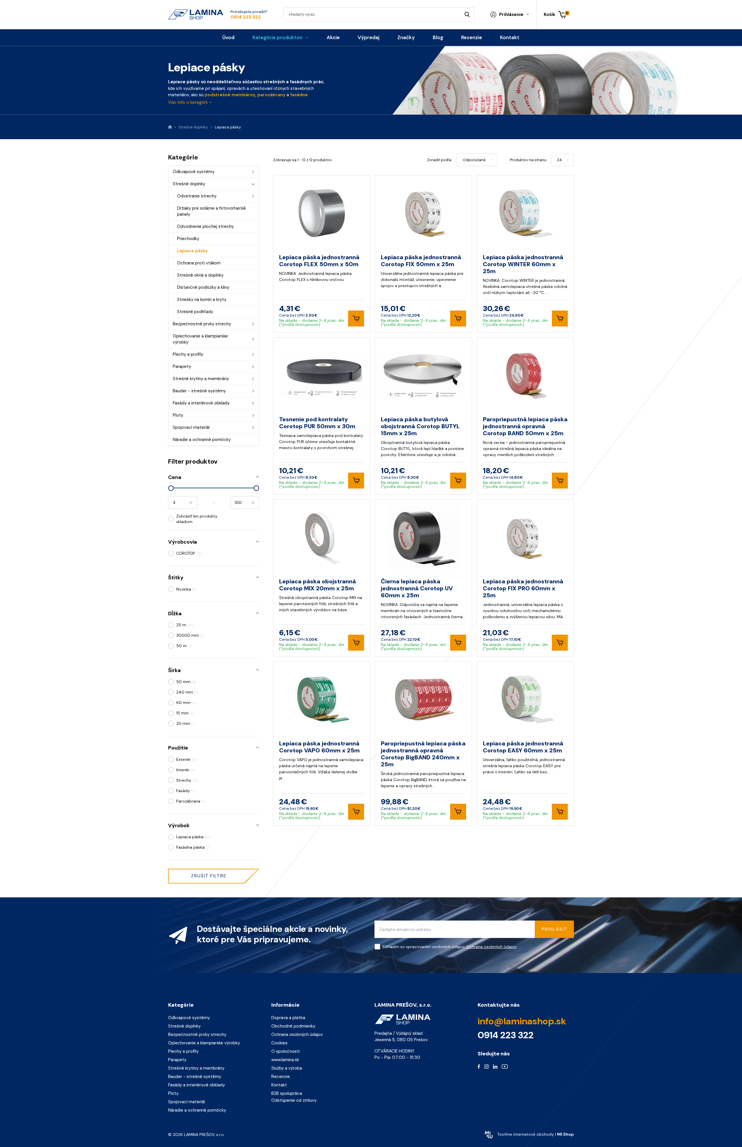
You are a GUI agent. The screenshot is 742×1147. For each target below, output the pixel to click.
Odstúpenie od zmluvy (294, 1100)
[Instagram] (486, 1066)
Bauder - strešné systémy (199, 391)
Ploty (178, 415)
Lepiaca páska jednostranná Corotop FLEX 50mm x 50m (319, 260)
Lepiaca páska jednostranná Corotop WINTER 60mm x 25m (523, 264)
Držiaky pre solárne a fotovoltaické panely (211, 211)
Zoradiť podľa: (439, 159)
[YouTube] (505, 1066)
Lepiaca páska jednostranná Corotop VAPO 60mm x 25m (319, 747)
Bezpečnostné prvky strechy (202, 324)
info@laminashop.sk (522, 1021)
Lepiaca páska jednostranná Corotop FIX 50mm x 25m (421, 260)
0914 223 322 (245, 17)
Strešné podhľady (195, 312)
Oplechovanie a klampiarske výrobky (200, 339)
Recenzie (280, 1076)
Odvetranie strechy (197, 196)
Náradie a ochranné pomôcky (202, 439)
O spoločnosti (285, 1051)
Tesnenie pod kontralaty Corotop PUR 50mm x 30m (317, 422)
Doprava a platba (288, 1018)
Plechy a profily (188, 354)
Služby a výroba (286, 1068)
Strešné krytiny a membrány (201, 379)
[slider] (171, 488)
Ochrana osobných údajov (491, 946)
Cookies (279, 1043)
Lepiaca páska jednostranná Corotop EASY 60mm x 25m (523, 747)
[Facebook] (479, 1066)
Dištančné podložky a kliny (203, 287)
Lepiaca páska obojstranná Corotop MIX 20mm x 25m (317, 585)
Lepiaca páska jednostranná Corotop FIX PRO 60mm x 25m (523, 588)
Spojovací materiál (191, 427)
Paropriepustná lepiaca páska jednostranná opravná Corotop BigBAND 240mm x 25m (423, 754)
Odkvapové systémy (193, 172)
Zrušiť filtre (208, 876)
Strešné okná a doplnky (200, 275)
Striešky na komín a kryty (201, 299)
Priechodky (188, 239)
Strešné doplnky (189, 184)
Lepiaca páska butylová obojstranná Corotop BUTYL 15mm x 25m (420, 426)
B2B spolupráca (286, 1093)
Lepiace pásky (192, 251)
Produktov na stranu (528, 159)
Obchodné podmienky (293, 1026)
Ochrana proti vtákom (199, 263)
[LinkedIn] (495, 1066)
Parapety (182, 366)
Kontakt (279, 1085)
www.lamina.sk (285, 1060)
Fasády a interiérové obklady (201, 403)
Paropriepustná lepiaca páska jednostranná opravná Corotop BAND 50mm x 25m (525, 426)
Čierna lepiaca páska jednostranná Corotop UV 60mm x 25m (417, 588)
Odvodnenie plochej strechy (205, 226)
